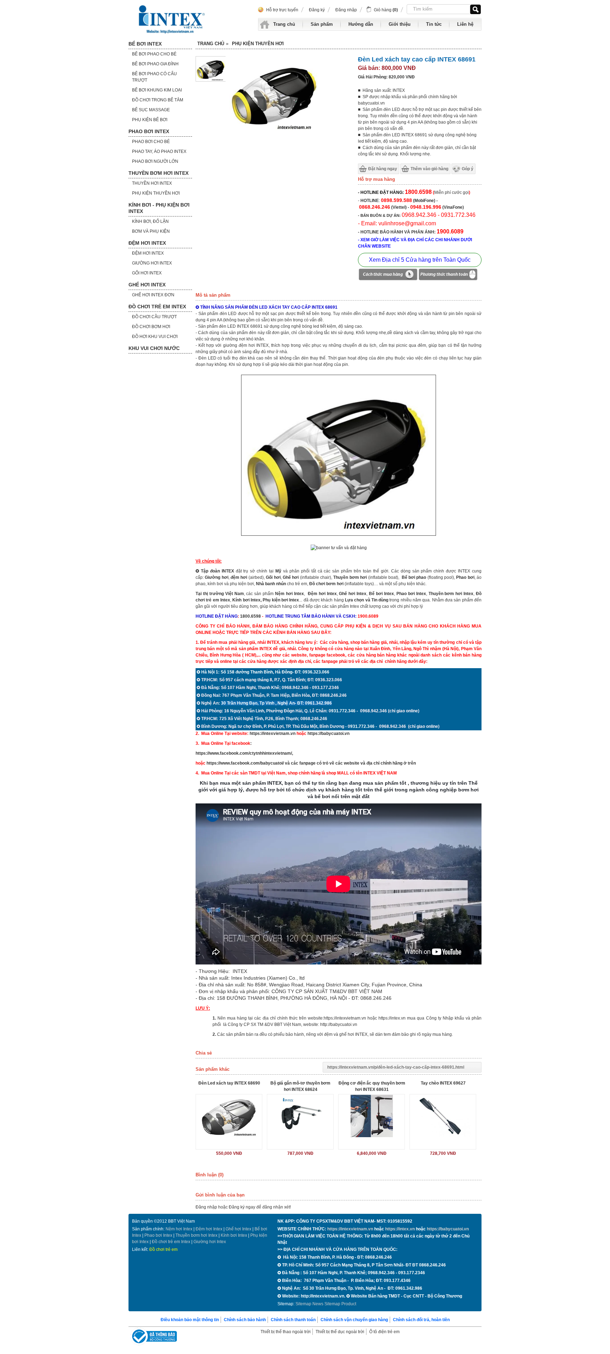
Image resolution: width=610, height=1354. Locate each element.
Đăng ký (317, 9)
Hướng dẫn (360, 24)
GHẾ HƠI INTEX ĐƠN (153, 294)
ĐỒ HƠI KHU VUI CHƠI (155, 336)
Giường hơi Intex (209, 1241)
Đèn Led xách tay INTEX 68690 (229, 1083)
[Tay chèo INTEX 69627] (443, 1116)
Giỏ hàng (386, 9)
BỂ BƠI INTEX (145, 44)
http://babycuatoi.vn (338, 1024)
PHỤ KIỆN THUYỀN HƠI (156, 193)
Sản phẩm (322, 24)
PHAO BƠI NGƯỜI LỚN (155, 161)
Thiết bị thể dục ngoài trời (340, 1331)
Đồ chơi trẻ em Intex (171, 1241)
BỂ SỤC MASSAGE (151, 109)
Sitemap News (309, 1303)
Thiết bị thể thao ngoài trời (286, 1331)
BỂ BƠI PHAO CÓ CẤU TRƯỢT (154, 77)
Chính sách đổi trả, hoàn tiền (421, 1319)
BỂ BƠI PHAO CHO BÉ (154, 54)
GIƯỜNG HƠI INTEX (152, 263)
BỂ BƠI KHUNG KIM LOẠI (157, 90)
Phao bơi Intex (158, 1235)
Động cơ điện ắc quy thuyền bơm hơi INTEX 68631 (372, 1086)
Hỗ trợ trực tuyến (282, 9)
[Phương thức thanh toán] (448, 275)
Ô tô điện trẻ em (384, 1331)
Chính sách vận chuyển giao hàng (354, 1319)
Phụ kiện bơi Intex (281, 600)
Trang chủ (284, 24)
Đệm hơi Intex (209, 1229)
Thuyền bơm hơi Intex (196, 1235)
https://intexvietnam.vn (272, 733)
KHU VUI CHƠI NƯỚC (154, 348)
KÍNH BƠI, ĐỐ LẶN (150, 221)
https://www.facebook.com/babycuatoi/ (245, 763)
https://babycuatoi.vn (328, 733)
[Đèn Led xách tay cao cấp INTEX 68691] (211, 80)
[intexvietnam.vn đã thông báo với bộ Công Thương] (153, 1337)
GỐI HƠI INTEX (147, 273)
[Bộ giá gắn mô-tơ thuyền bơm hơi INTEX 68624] (300, 1116)
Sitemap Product (340, 1303)
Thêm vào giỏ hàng (429, 168)
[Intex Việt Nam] (172, 19)
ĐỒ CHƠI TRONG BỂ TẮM (157, 99)
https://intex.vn (392, 1018)
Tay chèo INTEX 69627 (443, 1083)
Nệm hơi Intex (179, 1229)
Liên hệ (465, 24)
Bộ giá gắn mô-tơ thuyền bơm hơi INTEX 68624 (300, 1086)
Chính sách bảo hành (245, 1319)
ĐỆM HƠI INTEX (147, 243)
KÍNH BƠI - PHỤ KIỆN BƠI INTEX (159, 208)
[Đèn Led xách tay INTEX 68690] (229, 1116)
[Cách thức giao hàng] (388, 275)
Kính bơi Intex (246, 600)
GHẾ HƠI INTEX (147, 284)
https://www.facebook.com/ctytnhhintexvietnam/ (244, 753)
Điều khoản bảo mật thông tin (190, 1319)
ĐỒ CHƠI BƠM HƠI (151, 326)
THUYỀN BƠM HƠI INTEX (158, 173)
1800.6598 (250, 616)
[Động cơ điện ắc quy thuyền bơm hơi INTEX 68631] (371, 1116)
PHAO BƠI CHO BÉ (151, 141)
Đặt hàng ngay (382, 168)
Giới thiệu (400, 24)
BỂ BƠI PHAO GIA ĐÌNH (155, 63)
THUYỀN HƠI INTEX (152, 183)
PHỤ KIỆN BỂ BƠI (149, 119)
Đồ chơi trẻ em (163, 1249)
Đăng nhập (346, 9)
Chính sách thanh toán (293, 1319)
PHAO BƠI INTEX (148, 131)
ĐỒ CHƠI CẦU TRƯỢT (154, 316)
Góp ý (467, 168)
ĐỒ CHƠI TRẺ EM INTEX (157, 306)
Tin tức (434, 24)
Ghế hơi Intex (238, 1229)
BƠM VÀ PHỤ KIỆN (151, 231)
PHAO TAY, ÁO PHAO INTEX (159, 151)
